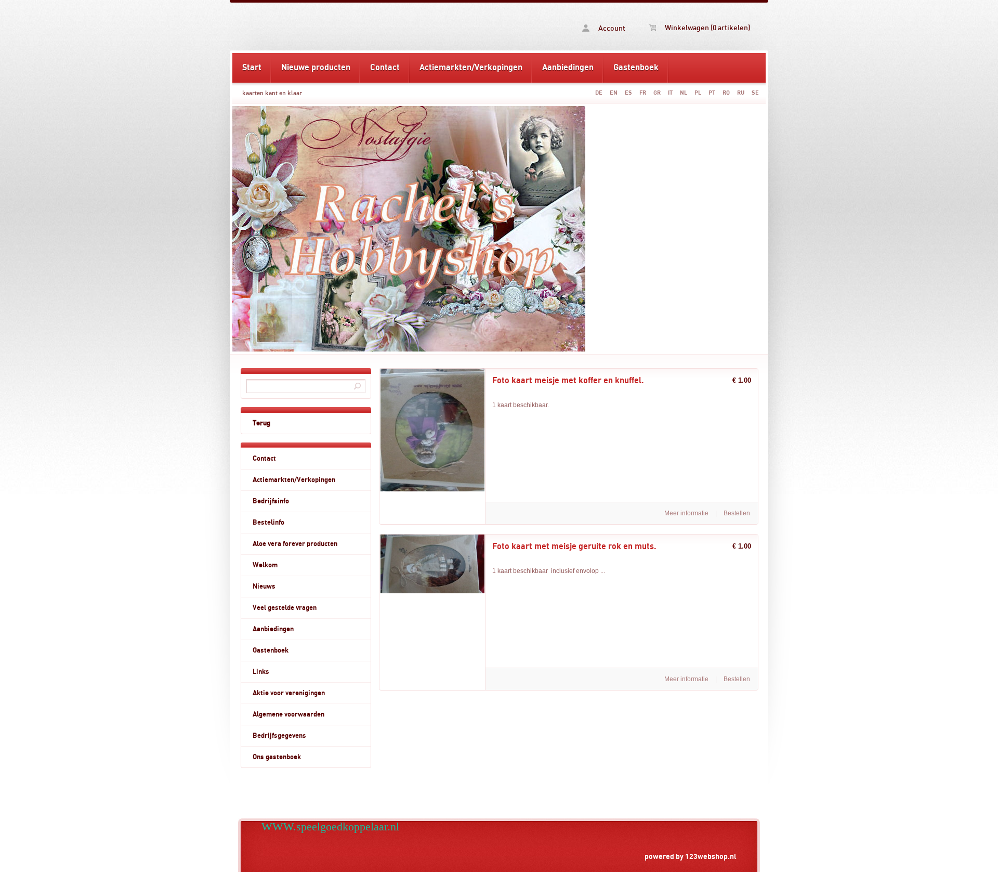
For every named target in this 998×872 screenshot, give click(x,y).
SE (755, 93)
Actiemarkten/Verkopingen (470, 67)
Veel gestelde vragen (285, 607)
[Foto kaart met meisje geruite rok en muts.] (432, 591)
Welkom (265, 565)
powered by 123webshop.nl (691, 857)
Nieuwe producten (315, 67)
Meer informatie (686, 513)
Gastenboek (636, 67)
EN (614, 93)
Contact (385, 67)
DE (598, 93)
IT (670, 93)
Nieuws (264, 586)
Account (611, 28)
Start (251, 67)
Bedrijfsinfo (271, 501)
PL (697, 93)
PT (711, 93)
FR (642, 93)
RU (740, 93)
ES (628, 93)
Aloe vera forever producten (295, 544)
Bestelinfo (268, 522)
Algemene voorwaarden (288, 714)
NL (683, 93)
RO (726, 93)
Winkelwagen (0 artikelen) (706, 28)
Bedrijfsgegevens (279, 735)
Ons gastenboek (277, 757)
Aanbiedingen (568, 67)
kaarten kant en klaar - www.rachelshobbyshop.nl (365, 26)
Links (261, 671)
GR (657, 93)
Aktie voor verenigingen (289, 693)
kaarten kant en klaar (272, 93)
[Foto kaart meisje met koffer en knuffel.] (432, 489)
